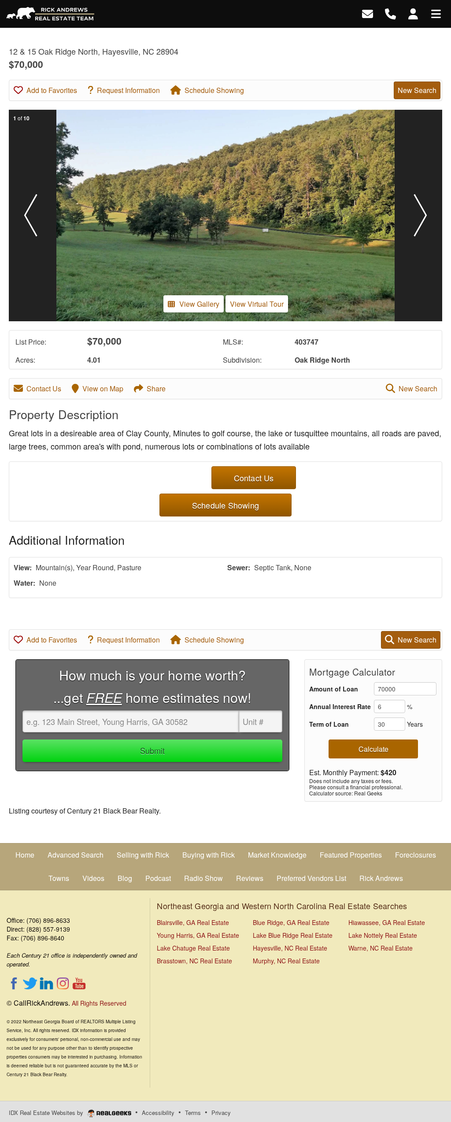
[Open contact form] (367, 13)
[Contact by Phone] (390, 13)
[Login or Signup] (413, 13)
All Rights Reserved (99, 1003)
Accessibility (158, 1112)
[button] (30, 215)
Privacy (221, 1112)
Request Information (128, 90)
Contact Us (43, 388)
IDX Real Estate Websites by (47, 1112)
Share (156, 388)
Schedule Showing (214, 90)
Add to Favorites (51, 90)
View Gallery (199, 304)
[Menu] (436, 13)
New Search (417, 90)
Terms (193, 1112)
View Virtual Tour (257, 304)
